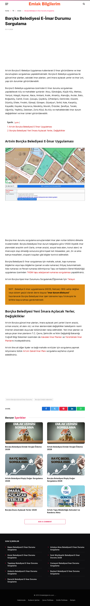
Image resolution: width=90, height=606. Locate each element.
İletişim (72, 600)
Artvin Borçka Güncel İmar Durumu (19, 399)
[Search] (83, 4)
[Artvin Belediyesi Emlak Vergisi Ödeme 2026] (66, 433)
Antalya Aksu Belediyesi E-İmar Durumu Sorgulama (67, 548)
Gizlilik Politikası (62, 600)
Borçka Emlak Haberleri (43, 399)
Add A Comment (45, 522)
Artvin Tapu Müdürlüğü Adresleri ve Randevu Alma (63, 511)
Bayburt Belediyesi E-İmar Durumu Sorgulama (65, 572)
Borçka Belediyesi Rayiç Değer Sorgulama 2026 (61, 479)
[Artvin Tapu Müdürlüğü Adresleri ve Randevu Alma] (66, 496)
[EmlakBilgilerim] (45, 3)
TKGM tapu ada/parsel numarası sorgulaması (49, 272)
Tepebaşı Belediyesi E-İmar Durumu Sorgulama (23, 564)
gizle (17, 122)
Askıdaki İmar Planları (51, 337)
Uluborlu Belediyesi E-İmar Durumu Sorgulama (22, 572)
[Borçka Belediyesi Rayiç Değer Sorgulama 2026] (66, 464)
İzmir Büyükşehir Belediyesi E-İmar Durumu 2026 (65, 556)
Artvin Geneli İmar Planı (34, 351)
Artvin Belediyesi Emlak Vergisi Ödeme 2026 (65, 448)
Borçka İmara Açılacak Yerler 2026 (21, 510)
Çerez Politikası (47, 600)
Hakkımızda (21, 600)
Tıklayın (71, 279)
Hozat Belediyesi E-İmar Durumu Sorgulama (21, 556)
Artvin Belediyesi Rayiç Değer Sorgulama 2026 (24, 479)
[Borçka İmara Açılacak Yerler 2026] (24, 496)
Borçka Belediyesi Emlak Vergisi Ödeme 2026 (23, 448)
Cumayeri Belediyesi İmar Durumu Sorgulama (64, 564)
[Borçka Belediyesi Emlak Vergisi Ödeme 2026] (24, 433)
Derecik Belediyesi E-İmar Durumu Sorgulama (22, 580)
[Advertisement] (45, 51)
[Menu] (6, 4)
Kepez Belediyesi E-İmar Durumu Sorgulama (21, 548)
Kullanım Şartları (34, 600)
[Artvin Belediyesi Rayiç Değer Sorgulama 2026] (24, 464)
